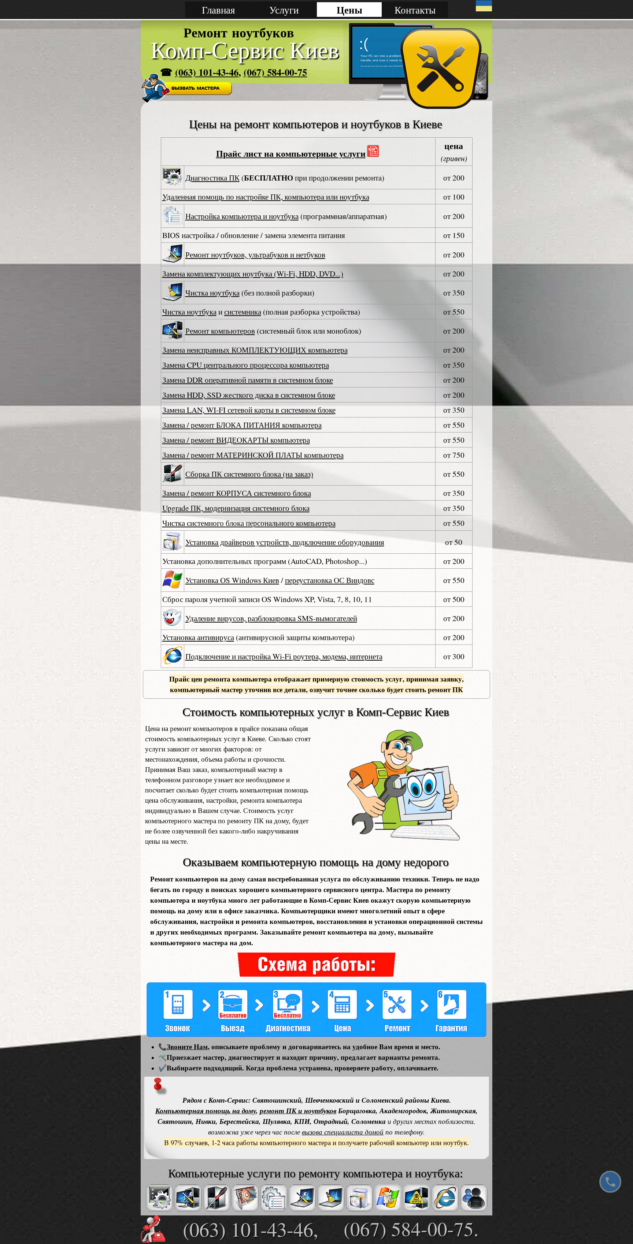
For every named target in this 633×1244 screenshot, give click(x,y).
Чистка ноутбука (212, 292)
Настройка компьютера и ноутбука (242, 216)
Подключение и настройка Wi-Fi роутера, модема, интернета (283, 656)
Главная (218, 9)
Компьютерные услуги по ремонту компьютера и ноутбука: (315, 1173)
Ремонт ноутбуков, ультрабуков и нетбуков (255, 254)
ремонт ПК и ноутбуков (298, 1110)
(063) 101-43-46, (250, 1228)
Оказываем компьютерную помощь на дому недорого (316, 862)
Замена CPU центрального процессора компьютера (245, 364)
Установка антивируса (198, 637)
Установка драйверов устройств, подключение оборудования (284, 541)
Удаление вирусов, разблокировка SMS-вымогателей (271, 618)
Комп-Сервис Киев (245, 50)
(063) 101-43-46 (206, 72)
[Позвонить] (610, 1182)
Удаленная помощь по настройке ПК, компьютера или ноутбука (265, 196)
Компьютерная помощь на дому (205, 1110)
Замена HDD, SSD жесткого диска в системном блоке (248, 394)
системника (242, 311)
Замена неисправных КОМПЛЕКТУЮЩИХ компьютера (255, 349)
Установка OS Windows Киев (232, 580)
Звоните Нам (187, 1046)
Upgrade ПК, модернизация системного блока (236, 507)
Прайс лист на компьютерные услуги (291, 153)
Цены (349, 10)
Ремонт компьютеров (220, 330)
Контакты (415, 9)
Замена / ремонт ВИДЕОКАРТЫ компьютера (236, 439)
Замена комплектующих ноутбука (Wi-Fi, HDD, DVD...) (252, 273)
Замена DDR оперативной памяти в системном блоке (247, 379)
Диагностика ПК (212, 177)
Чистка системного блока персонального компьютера (249, 522)
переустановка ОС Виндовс (329, 580)
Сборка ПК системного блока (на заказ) (249, 473)
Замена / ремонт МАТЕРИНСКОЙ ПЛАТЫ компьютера (253, 454)
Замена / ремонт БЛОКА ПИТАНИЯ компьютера (242, 424)
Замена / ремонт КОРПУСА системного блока (236, 492)
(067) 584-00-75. (411, 1228)
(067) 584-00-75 (275, 72)
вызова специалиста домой (343, 1131)
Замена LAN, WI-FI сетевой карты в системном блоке (249, 409)
